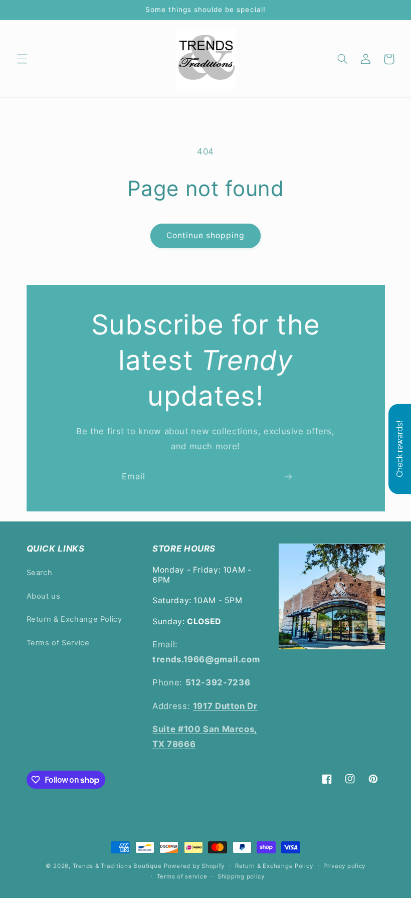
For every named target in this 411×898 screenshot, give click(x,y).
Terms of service (182, 876)
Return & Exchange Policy (74, 619)
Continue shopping (205, 235)
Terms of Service (58, 642)
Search (40, 572)
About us (44, 596)
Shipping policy (241, 876)
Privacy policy (344, 865)
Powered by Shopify (194, 865)
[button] (22, 59)
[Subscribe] (288, 477)
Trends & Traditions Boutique (117, 865)
